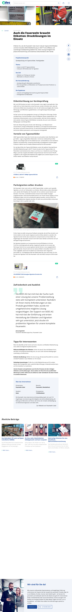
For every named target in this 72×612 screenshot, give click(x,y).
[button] (57, 177)
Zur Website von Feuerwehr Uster (46, 405)
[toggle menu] (69, 3)
